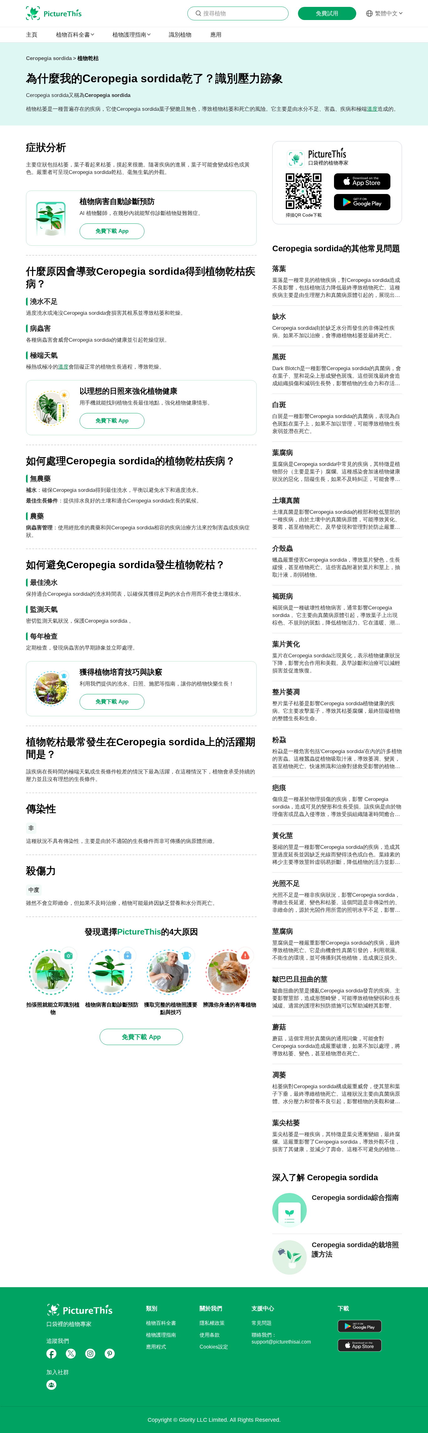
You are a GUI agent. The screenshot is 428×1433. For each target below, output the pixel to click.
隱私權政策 (212, 1323)
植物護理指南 (161, 1335)
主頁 (31, 35)
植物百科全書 (161, 1323)
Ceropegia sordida (49, 58)
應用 (216, 35)
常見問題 (262, 1323)
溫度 (372, 109)
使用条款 (210, 1335)
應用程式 (156, 1346)
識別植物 (180, 35)
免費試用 (327, 13)
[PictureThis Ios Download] (362, 181)
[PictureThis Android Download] (362, 202)
